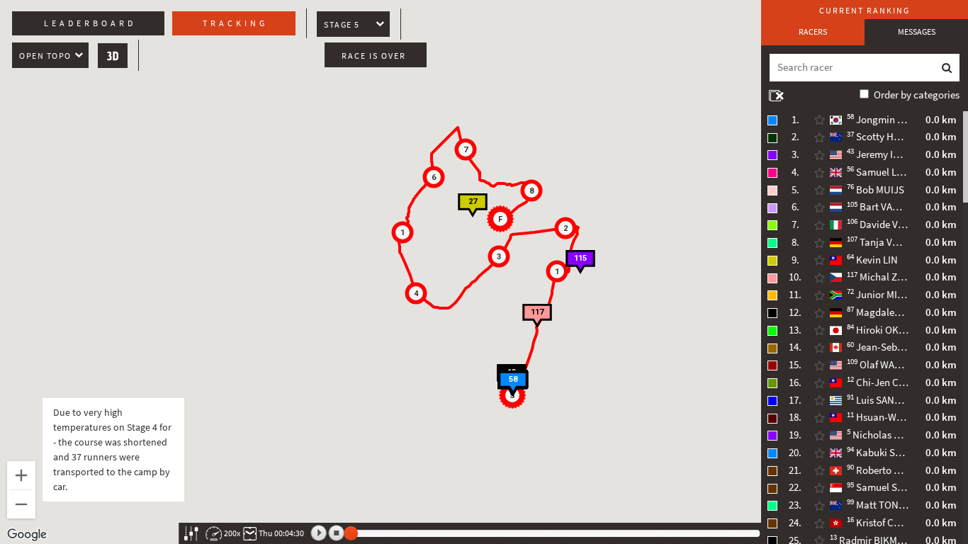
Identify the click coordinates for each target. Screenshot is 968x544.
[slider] (351, 533)
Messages (916, 32)
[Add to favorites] (819, 120)
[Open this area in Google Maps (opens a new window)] (27, 535)
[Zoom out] (21, 504)
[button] (557, 271)
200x (232, 533)
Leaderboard (90, 23)
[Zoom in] (21, 475)
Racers (813, 32)
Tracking (235, 23)
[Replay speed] (213, 534)
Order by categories (916, 95)
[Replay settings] (191, 534)
